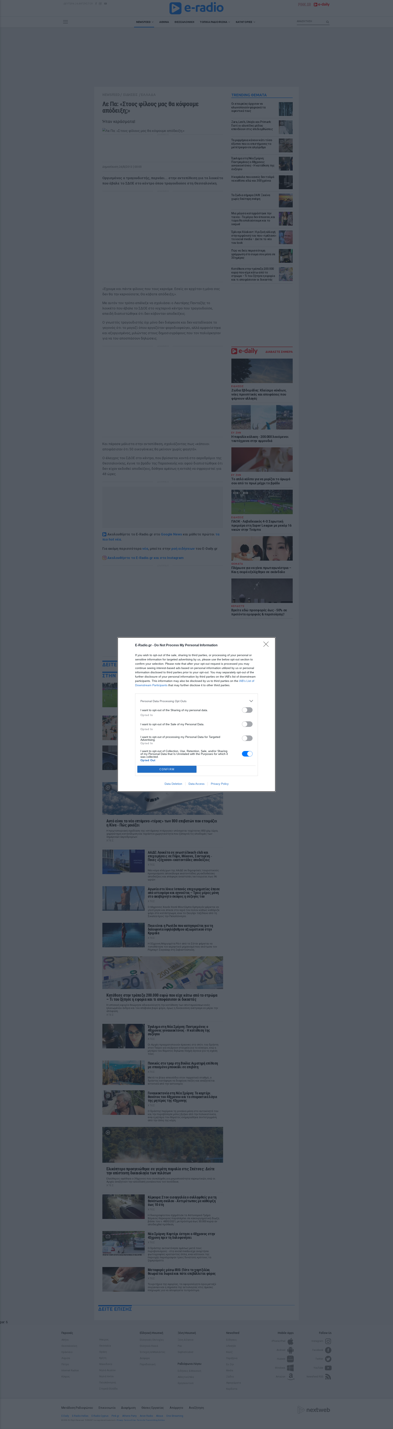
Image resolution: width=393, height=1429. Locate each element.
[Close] (267, 645)
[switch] (247, 710)
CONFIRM (167, 769)
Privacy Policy (220, 783)
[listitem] (196, 701)
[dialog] (196, 714)
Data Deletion (173, 783)
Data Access (196, 783)
